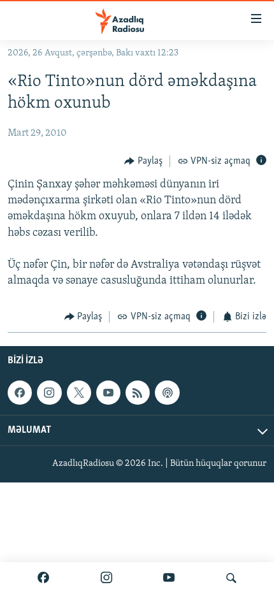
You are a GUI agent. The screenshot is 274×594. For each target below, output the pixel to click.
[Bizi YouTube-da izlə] (169, 578)
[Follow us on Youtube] (108, 392)
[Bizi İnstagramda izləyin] (106, 578)
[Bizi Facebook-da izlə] (43, 578)
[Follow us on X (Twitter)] (79, 392)
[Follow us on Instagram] (49, 392)
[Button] (143, 161)
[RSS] (138, 392)
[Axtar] (231, 578)
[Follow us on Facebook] (20, 392)
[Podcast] (167, 392)
